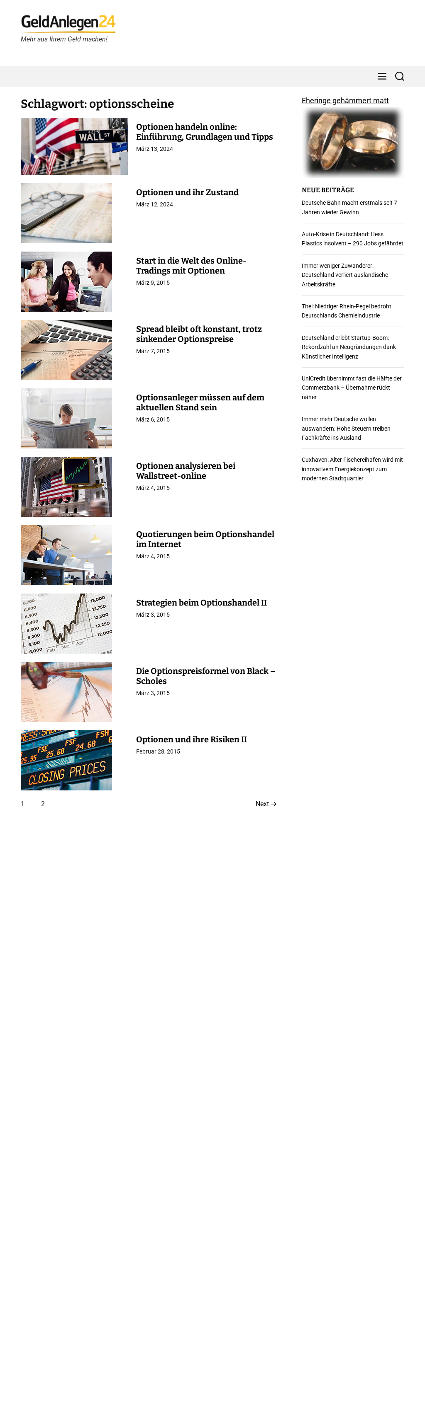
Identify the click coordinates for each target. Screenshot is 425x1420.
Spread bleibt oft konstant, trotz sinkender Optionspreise (199, 334)
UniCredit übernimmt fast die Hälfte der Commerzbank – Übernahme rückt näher (352, 387)
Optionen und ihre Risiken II (191, 739)
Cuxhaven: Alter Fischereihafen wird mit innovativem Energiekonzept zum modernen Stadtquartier (352, 469)
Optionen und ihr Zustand (187, 192)
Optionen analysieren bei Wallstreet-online (185, 471)
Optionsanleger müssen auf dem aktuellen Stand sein (200, 402)
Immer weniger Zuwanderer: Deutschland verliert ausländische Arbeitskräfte (345, 275)
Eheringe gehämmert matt (345, 100)
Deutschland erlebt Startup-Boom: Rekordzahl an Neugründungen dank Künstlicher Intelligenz (349, 347)
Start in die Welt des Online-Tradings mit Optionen (191, 266)
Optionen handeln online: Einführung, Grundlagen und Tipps (204, 132)
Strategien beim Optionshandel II (201, 603)
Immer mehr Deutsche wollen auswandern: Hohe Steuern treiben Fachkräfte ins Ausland (346, 428)
